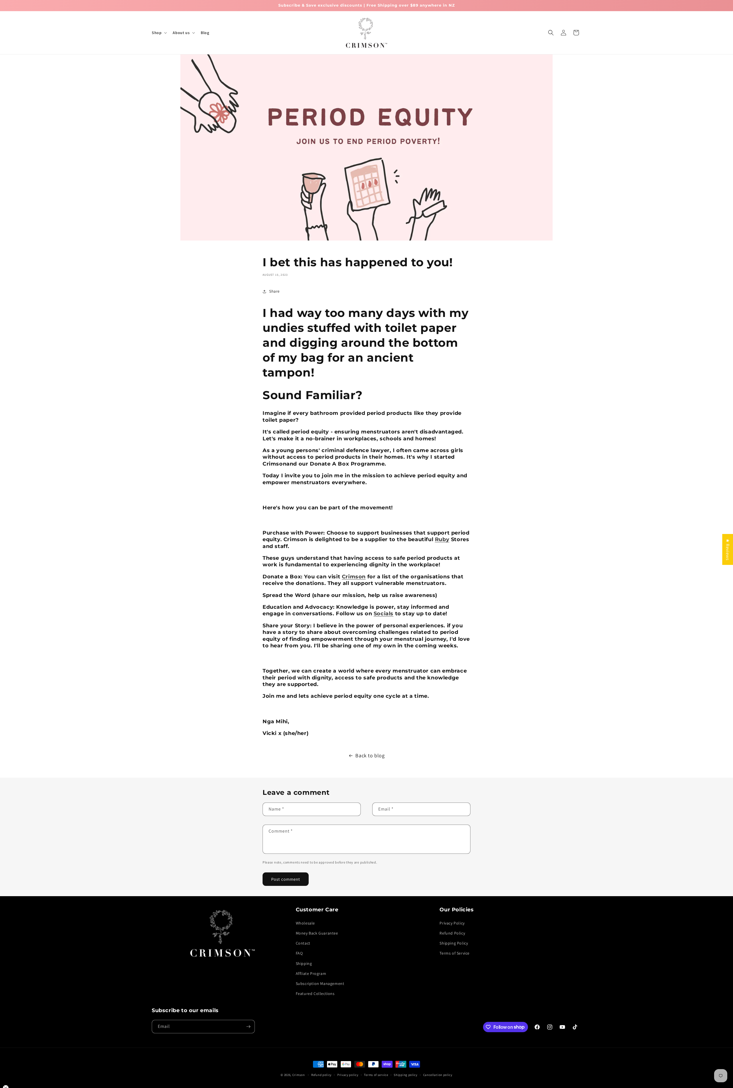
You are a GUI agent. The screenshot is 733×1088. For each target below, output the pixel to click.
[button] (158, 33)
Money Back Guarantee (317, 933)
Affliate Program (311, 973)
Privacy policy (347, 1075)
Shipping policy (405, 1075)
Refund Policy (452, 933)
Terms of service (376, 1075)
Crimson (298, 1075)
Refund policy (321, 1075)
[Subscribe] (248, 1026)
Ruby (442, 539)
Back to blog (370, 755)
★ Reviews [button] (728, 549)
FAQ (299, 953)
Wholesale (305, 923)
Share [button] (274, 291)
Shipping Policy (454, 943)
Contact (303, 943)
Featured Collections (315, 993)
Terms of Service (455, 953)
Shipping (304, 963)
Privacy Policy (452, 923)
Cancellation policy (437, 1075)
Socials (383, 614)
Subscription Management (320, 983)
